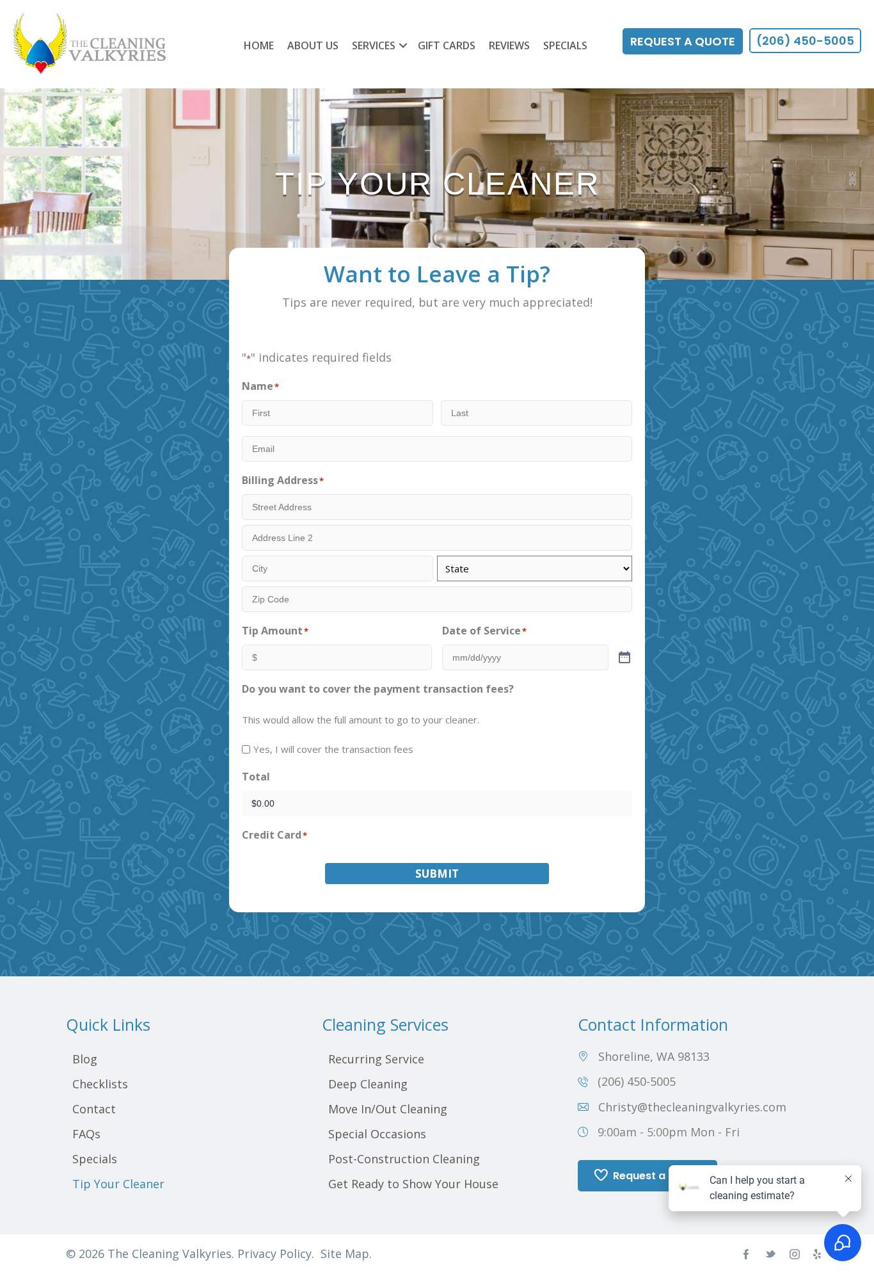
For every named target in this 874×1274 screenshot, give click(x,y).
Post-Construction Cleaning (404, 1158)
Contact (94, 1109)
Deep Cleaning (368, 1084)
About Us (312, 45)
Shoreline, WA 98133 (654, 1056)
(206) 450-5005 (637, 1081)
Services (373, 45)
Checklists (100, 1084)
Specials (565, 45)
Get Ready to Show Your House (413, 1183)
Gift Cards (446, 45)
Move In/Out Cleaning (387, 1109)
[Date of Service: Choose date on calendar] (624, 658)
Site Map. (346, 1253)
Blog (84, 1059)
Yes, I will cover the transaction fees (333, 749)
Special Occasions (377, 1133)
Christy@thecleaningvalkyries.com (692, 1107)
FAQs (86, 1133)
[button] (403, 45)
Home (259, 45)
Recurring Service (376, 1059)
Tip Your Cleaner (118, 1183)
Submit (437, 873)
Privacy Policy (274, 1253)
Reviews (509, 45)
